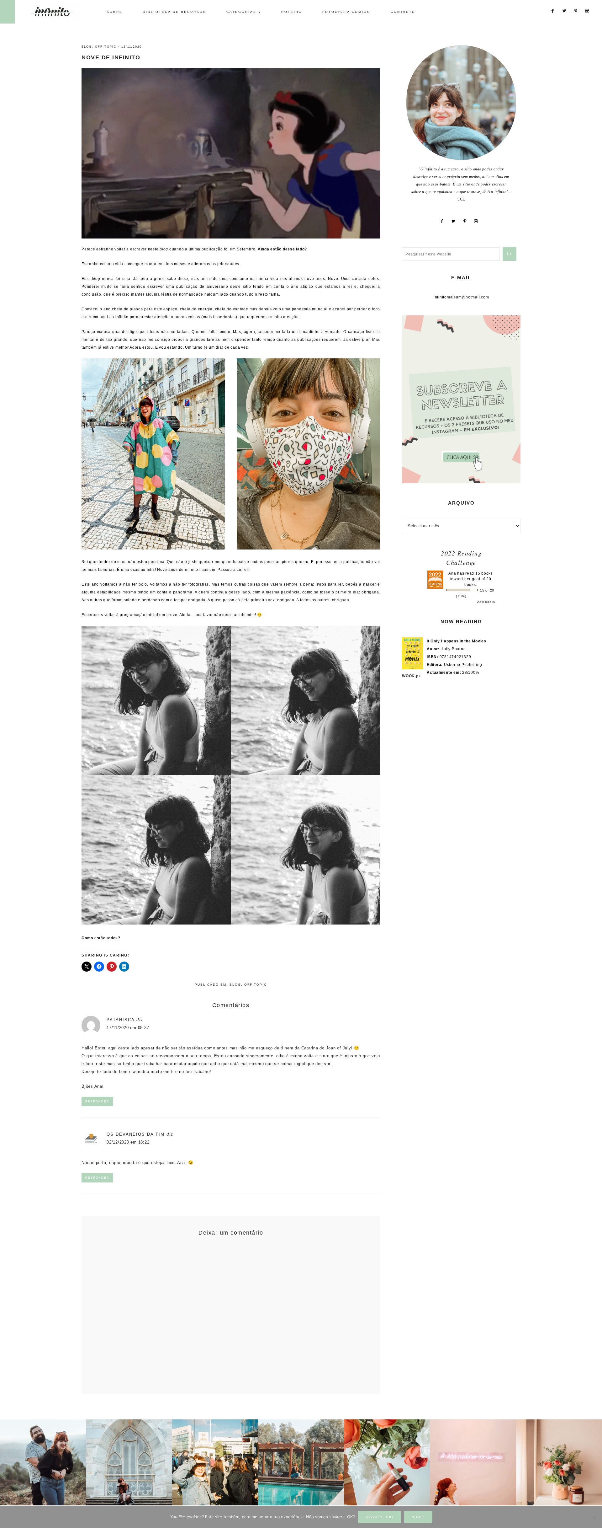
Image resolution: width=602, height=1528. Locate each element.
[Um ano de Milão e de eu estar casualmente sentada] (129, 1462)
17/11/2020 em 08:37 (128, 1027)
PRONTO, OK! (379, 1517)
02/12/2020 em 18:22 (128, 1142)
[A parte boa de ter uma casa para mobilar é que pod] (559, 1462)
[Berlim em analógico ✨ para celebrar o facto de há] (215, 1462)
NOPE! (418, 1517)
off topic (106, 46)
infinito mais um (59, 11)
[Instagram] (478, 221)
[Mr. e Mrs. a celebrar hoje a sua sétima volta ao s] (43, 1462)
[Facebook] (444, 221)
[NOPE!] (594, 1517)
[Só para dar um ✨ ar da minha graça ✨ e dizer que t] (473, 1462)
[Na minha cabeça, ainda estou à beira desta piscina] (301, 1462)
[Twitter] (456, 221)
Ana (452, 573)
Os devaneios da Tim (136, 1134)
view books (486, 601)
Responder (97, 1101)
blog (87, 46)
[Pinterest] (467, 221)
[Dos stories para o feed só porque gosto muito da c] (387, 1462)
